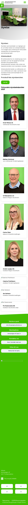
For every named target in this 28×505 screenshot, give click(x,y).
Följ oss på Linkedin (10, 478)
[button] (2, 5)
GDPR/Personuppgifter (19, 500)
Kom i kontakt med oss (14, 342)
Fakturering (5, 500)
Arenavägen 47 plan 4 (14, 333)
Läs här (5, 82)
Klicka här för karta (14, 350)
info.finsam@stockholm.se (14, 325)
